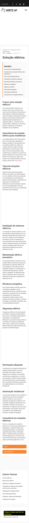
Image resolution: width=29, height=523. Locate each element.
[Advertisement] (14, 29)
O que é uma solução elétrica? (12, 69)
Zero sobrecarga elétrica (9, 494)
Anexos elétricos (7, 478)
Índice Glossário (8, 452)
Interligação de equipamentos (10, 491)
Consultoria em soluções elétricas (13, 94)
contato (22, 439)
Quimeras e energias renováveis (11, 483)
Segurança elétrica (9, 87)
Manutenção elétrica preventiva (13, 81)
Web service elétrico (8, 480)
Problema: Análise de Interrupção (11, 496)
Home (3, 53)
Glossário (9, 53)
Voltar (5, 446)
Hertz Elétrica (18, 160)
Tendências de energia (8, 499)
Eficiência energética (10, 84)
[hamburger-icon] (26, 10)
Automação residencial (10, 92)
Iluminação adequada (10, 89)
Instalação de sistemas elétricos (13, 79)
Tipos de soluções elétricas (11, 76)
